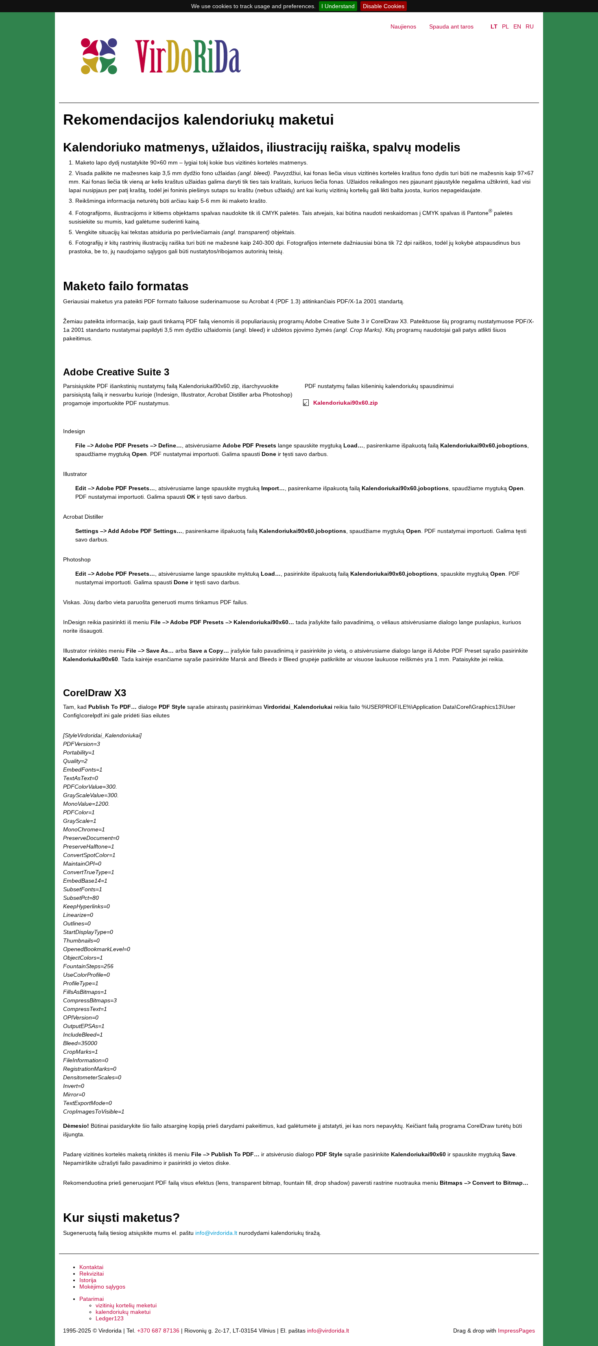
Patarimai (91, 1299)
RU (530, 26)
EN (517, 26)
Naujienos (403, 26)
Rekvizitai (91, 1273)
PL (505, 26)
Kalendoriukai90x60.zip (345, 402)
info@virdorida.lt (216, 1233)
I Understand (338, 6)
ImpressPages (516, 1330)
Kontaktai (91, 1267)
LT (494, 26)
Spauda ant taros (451, 26)
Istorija (87, 1280)
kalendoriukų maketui (123, 1312)
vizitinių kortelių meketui (126, 1305)
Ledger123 (110, 1318)
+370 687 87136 (158, 1330)
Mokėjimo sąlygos (102, 1286)
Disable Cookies (383, 6)
